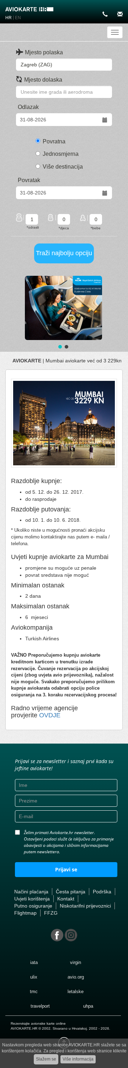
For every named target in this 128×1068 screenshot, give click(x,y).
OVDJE (49, 715)
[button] (63, 308)
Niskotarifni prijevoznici (85, 906)
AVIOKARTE (26, 360)
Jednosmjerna (61, 154)
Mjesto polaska (44, 52)
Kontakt (65, 899)
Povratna (54, 141)
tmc (34, 991)
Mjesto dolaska (43, 80)
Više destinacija (63, 167)
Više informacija (78, 1059)
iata (34, 962)
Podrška (102, 891)
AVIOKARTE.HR (24, 1028)
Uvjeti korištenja (32, 899)
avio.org (76, 977)
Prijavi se (66, 869)
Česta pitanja (70, 891)
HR (8, 17)
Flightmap (25, 913)
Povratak (29, 180)
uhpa (88, 1006)
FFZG (51, 913)
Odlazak (28, 107)
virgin (75, 962)
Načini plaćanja (31, 891)
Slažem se (46, 1059)
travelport (40, 1006)
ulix (33, 977)
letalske (76, 991)
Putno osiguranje (33, 906)
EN (18, 17)
